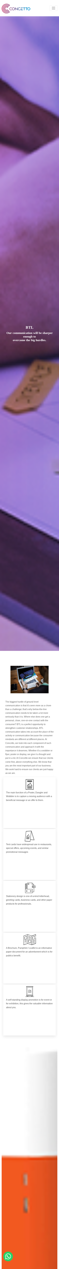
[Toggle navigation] (53, 8)
